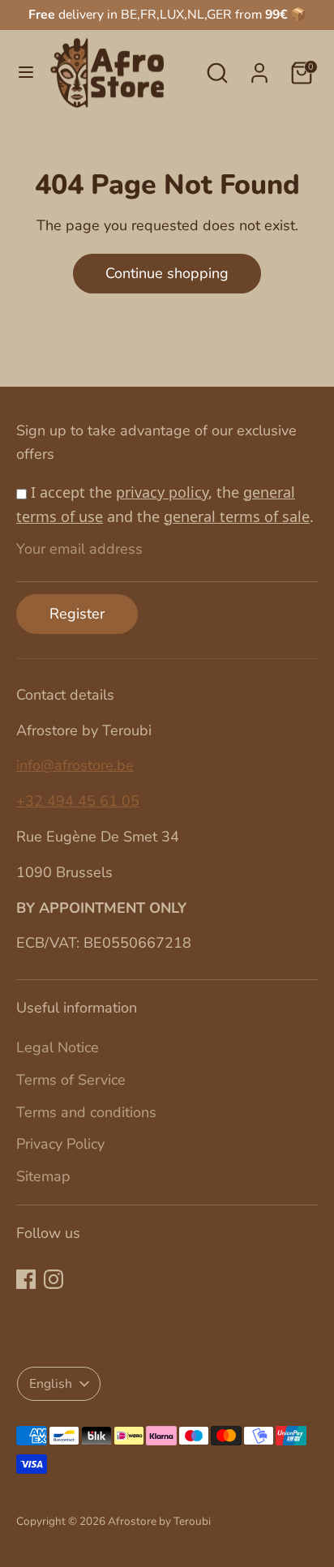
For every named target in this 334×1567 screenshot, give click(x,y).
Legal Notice (57, 1047)
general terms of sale (237, 516)
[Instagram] (53, 1279)
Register (77, 613)
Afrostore (132, 1521)
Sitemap (43, 1176)
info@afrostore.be (75, 765)
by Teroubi (185, 1521)
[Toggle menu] (26, 72)
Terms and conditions (86, 1112)
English (50, 1384)
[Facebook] (26, 1279)
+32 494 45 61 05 (77, 801)
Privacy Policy (60, 1144)
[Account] (259, 68)
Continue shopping (167, 273)
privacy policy (162, 492)
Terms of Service (71, 1080)
